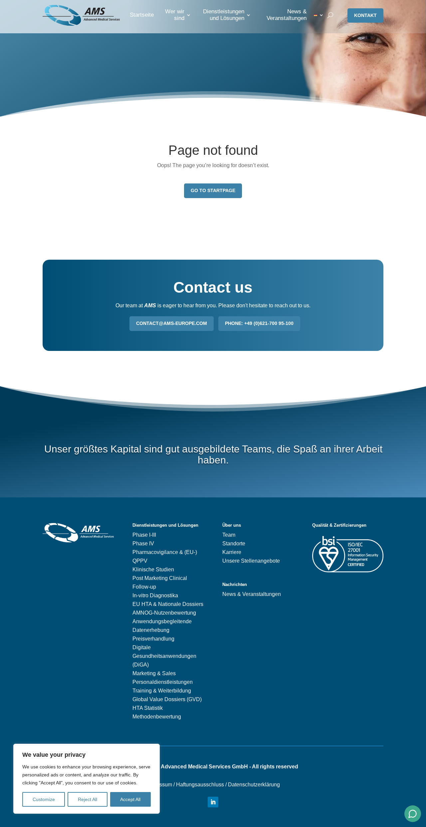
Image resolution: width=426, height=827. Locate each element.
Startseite (142, 15)
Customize (44, 799)
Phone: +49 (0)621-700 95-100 (259, 323)
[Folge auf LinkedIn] (213, 802)
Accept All (130, 799)
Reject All (87, 799)
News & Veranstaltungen (287, 14)
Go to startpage (213, 190)
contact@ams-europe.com (171, 323)
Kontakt (365, 15)
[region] (86, 779)
